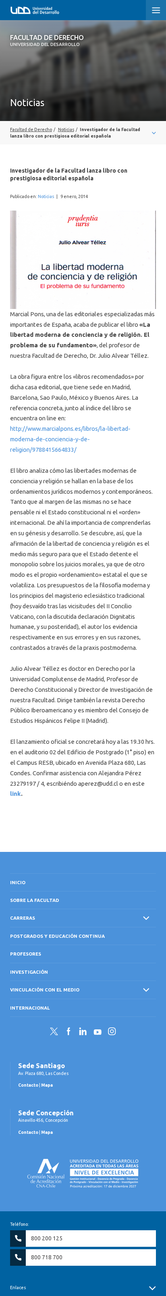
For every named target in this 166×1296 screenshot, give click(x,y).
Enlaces (18, 1287)
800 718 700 (46, 1257)
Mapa (47, 1085)
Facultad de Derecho (47, 40)
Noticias (46, 196)
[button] (156, 10)
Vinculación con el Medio (44, 989)
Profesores (25, 953)
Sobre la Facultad (34, 900)
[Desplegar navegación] (83, 132)
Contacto (28, 1085)
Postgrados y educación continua (57, 936)
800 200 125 (46, 1238)
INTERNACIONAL (30, 1007)
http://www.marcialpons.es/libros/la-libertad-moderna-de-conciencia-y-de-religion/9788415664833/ (70, 439)
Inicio (17, 882)
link (15, 793)
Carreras (22, 917)
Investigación (29, 972)
